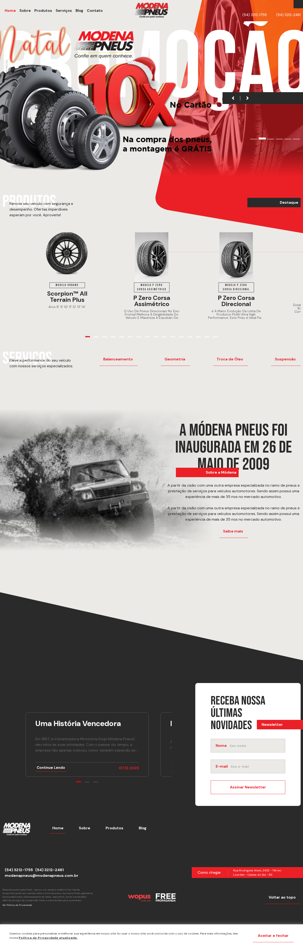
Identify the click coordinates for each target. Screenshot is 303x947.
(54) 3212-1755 (254, 15)
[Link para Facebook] (297, 4)
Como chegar (209, 872)
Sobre (84, 828)
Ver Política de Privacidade (17, 905)
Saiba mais (233, 531)
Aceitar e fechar (273, 935)
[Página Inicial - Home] (151, 10)
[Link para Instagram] (299, 4)
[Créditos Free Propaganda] (166, 897)
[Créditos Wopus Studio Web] (139, 897)
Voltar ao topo (282, 897)
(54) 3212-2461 (288, 15)
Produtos (114, 828)
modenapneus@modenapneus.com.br (41, 875)
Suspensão (285, 359)
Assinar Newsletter (248, 787)
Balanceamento (118, 359)
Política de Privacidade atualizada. (48, 938)
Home (57, 828)
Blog (143, 828)
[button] (95, 11)
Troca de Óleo (230, 359)
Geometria (175, 359)
